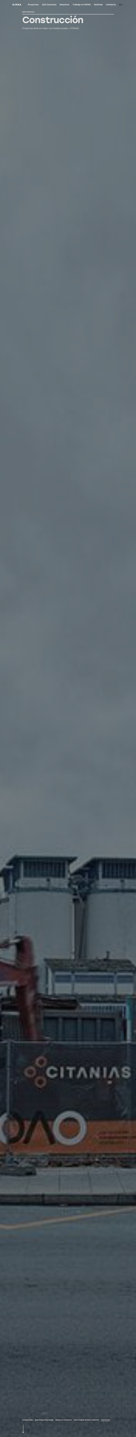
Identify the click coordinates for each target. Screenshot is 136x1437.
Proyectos (33, 4)
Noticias (98, 4)
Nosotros (64, 4)
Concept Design (27, 1420)
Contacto (111, 4)
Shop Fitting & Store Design (44, 1420)
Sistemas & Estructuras (63, 1420)
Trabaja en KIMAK (82, 4)
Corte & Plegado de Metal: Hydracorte (86, 1420)
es (120, 4)
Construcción (105, 1420)
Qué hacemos (49, 4)
